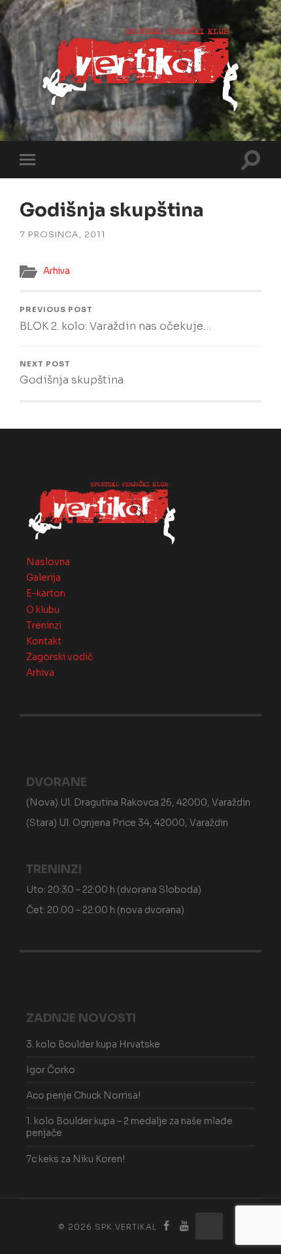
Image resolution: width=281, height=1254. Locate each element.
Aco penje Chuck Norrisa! (83, 1095)
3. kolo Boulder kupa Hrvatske (93, 1044)
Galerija (43, 577)
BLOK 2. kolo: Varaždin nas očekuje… (116, 318)
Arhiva (56, 271)
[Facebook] (166, 1226)
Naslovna (48, 562)
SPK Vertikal (126, 1227)
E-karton (45, 593)
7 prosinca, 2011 (63, 234)
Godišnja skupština (72, 373)
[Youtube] (184, 1226)
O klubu (42, 610)
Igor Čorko (50, 1070)
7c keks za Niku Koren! (75, 1159)
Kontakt (43, 641)
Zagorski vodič (59, 657)
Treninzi (43, 625)
